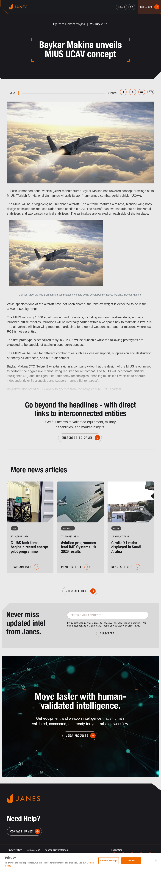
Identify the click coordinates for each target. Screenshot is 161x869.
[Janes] (18, 6)
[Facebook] (123, 92)
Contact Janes (21, 831)
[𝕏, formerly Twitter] (132, 92)
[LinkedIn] (141, 92)
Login (121, 7)
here (136, 625)
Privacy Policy (14, 850)
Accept (131, 860)
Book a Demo (146, 7)
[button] (131, 7)
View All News (77, 591)
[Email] (150, 92)
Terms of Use (33, 850)
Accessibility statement (56, 850)
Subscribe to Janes (77, 437)
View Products (77, 735)
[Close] (156, 860)
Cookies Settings (108, 860)
